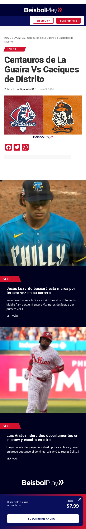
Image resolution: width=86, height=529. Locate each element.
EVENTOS (19, 37)
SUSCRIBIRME (68, 20)
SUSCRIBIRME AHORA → (43, 518)
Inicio (7, 37)
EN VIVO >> (43, 20)
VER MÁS (12, 315)
